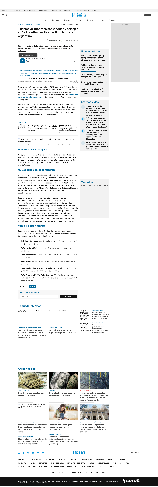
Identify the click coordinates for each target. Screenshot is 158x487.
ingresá (154, 15)
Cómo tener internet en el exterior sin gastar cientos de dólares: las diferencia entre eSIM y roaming (63, 440)
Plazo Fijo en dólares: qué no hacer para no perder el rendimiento (61, 427)
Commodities (97, 185)
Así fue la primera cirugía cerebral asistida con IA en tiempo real (92, 67)
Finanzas (67, 20)
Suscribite (68, 296)
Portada (21, 460)
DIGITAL (59, 472)
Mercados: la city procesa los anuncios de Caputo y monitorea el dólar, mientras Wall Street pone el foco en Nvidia (94, 396)
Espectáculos (103, 463)
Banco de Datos (86, 460)
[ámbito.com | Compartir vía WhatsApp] (64, 41)
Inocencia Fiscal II (43, 10)
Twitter (19, 452)
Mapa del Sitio (24, 466)
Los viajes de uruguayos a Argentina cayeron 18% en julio (62, 331)
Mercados (100, 460)
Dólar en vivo (16, 10)
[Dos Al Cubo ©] (131, 481)
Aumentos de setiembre (82, 10)
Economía (55, 20)
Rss (127, 463)
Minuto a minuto (86, 390)
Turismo (37, 24)
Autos (91, 463)
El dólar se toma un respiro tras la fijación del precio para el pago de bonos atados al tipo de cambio (32, 428)
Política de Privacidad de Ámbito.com (48, 466)
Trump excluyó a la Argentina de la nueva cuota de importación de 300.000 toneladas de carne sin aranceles (96, 110)
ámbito (20, 24)
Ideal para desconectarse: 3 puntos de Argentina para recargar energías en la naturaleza (49, 70)
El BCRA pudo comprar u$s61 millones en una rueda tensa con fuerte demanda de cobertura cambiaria (94, 428)
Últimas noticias (36, 460)
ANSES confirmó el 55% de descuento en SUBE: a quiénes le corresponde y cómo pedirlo (97, 145)
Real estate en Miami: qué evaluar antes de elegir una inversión (92, 91)
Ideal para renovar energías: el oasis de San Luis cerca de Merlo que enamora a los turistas (100, 315)
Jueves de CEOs (56, 10)
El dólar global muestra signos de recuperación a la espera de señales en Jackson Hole (32, 441)
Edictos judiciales (88, 466)
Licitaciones (114, 466)
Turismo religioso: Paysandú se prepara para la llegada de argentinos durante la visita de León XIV (68, 128)
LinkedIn (33, 453)
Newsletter (153, 19)
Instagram (28, 453)
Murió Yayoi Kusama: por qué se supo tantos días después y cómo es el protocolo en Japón (94, 57)
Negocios (89, 20)
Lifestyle (29, 24)
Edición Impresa (57, 463)
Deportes (43, 463)
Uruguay (112, 20)
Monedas (83, 185)
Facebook (23, 453)
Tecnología (117, 463)
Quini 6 (94, 10)
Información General (76, 463)
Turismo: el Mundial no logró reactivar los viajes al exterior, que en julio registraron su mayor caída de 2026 (32, 334)
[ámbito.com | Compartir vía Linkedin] (71, 41)
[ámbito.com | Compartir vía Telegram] (74, 41)
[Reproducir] (22, 60)
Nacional (22, 463)
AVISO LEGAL (72, 466)
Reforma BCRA (68, 10)
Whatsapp (43, 453)
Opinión (101, 20)
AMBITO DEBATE (96, 472)
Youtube (38, 452)
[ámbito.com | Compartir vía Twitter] (69, 41)
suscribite (147, 15)
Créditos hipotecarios (29, 10)
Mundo (32, 463)
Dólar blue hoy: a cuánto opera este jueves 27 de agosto (94, 75)
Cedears (105, 185)
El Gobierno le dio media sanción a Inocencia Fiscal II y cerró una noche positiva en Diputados (96, 134)
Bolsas (90, 185)
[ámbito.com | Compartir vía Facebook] (67, 41)
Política (78, 20)
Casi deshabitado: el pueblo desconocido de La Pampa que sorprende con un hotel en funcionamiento (100, 328)
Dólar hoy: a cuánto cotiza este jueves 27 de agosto (94, 83)
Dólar (44, 20)
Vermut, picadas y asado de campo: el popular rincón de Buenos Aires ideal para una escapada (37, 128)
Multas (102, 466)
